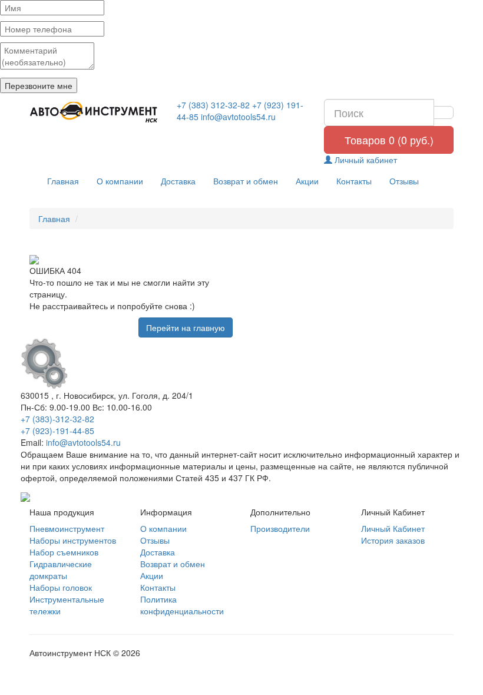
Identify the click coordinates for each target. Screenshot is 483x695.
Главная (63, 181)
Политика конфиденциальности (182, 605)
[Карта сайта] (25, 495)
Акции (307, 181)
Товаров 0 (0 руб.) (389, 139)
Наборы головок (60, 587)
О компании (120, 181)
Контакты (354, 181)
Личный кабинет (364, 160)
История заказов (393, 540)
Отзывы (404, 181)
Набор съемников (63, 552)
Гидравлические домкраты (60, 569)
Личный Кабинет (393, 528)
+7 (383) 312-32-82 (213, 105)
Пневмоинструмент (66, 528)
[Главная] (94, 112)
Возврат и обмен (245, 181)
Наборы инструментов (72, 540)
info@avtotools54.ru (238, 117)
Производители (280, 528)
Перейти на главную (185, 327)
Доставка (178, 181)
